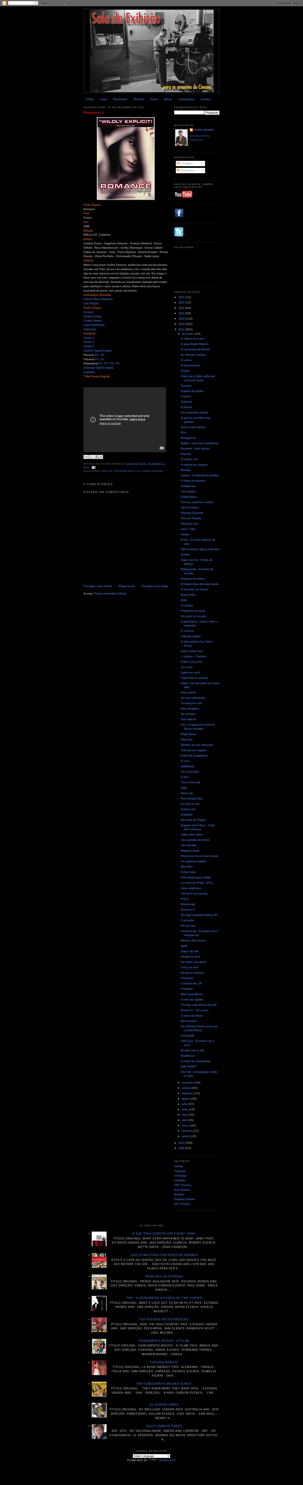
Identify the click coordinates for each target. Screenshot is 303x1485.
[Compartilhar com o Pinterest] (101, 457)
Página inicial (127, 586)
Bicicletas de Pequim (193, 819)
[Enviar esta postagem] (93, 467)
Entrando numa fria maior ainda (199, 584)
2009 (182, 1148)
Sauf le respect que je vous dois (200, 549)
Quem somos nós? (192, 651)
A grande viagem (191, 636)
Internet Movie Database (98, 299)
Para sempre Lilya (191, 798)
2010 (182, 1142)
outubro (186, 1088)
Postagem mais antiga (154, 586)
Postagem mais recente (97, 586)
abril (185, 1120)
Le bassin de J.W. (191, 983)
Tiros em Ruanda (191, 518)
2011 (182, 329)
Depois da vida (189, 951)
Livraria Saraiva (92, 320)
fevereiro (187, 1130)
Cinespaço (180, 1175)
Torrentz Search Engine (97, 350)
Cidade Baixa (189, 496)
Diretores (138, 99)
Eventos (206, 99)
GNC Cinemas (182, 1185)
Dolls (184, 787)
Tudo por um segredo (193, 750)
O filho (185, 777)
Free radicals (188, 719)
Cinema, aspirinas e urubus (197, 502)
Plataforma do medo (193, 610)
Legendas (89, 372)
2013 (182, 318)
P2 (102, 355)
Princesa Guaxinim (192, 512)
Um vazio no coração (193, 616)
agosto (186, 1098)
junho (185, 1109)
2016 (182, 302)
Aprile (184, 945)
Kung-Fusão (188, 594)
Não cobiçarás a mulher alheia (164, 1383)
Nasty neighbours (191, 888)
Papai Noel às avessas (194, 677)
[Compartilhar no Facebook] (97, 457)
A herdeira (187, 988)
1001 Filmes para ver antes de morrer (164, 1255)
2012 (182, 324)
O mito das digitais (192, 999)
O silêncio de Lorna (192, 338)
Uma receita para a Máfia (196, 877)
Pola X (185, 898)
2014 (182, 313)
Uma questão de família (195, 839)
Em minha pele (190, 771)
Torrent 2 (88, 342)
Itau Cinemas (182, 1189)
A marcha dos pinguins (194, 464)
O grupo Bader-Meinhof (194, 344)
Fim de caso (188, 925)
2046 (184, 600)
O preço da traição (192, 1015)
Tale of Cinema (190, 507)
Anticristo (186, 401)
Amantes (186, 385)
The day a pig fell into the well (198, 1004)
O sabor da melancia (193, 480)
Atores (154, 99)
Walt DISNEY (189, 1066)
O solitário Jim (189, 459)
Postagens (186, 163)
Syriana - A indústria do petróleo (200, 475)
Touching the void (191, 703)
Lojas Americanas (94, 324)
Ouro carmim (188, 692)
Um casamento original (194, 412)
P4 (117, 363)
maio (185, 1114)
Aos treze (186, 667)
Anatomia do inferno (193, 578)
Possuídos (187, 978)
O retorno (186, 407)
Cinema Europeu (152, 471)
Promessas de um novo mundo (199, 856)
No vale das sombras (193, 354)
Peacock (186, 453)
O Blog (90, 99)
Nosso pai (187, 793)
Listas (103, 99)
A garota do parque (192, 391)
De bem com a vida (192, 1050)
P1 (96, 355)
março (186, 1125)
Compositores (186, 99)
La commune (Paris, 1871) (196, 882)
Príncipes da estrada (164, 1276)
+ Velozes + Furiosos (193, 656)
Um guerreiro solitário (193, 861)
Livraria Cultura (92, 316)
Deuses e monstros (192, 972)
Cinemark (180, 1171)
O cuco (185, 761)
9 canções (187, 605)
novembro (188, 1082)
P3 (112, 363)
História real (188, 904)
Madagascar (188, 437)
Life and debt (188, 845)
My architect (188, 713)
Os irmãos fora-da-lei (193, 962)
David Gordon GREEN (164, 1426)
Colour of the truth (191, 661)
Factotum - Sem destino (195, 448)
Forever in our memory (194, 893)
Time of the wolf (190, 782)
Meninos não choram (193, 940)
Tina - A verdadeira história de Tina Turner (164, 1297)
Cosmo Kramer (204, 130)
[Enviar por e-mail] (85, 457)
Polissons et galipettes (194, 755)
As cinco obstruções (193, 697)
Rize (183, 432)
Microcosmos (189, 1021)
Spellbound (187, 766)
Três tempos (188, 491)
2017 (182, 297)
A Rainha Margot (164, 1362)
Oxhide (185, 554)
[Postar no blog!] (89, 457)
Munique (186, 470)
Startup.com (188, 809)
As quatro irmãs (164, 1404)
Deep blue (187, 739)
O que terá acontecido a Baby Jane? (164, 1233)
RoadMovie (187, 1055)
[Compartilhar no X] (93, 457)
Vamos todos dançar (193, 427)
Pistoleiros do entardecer (164, 1319)
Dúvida (185, 370)
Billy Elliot (187, 866)
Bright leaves (188, 734)
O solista (186, 360)
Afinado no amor (190, 956)
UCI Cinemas (182, 1203)
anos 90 (107, 471)
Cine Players (91, 303)
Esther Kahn (188, 872)
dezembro (188, 333)
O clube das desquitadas (195, 1061)
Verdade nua (188, 486)
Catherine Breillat (127, 471)
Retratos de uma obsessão (197, 744)
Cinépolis (179, 1180)
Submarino (89, 329)
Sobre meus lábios (192, 834)
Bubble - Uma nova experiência (199, 443)
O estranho (187, 920)
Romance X (93, 113)
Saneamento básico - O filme (164, 1340)
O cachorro (187, 630)
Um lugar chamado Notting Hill (199, 915)
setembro (188, 1093)
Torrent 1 (88, 337)
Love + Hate (188, 529)
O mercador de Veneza (194, 589)
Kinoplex (179, 1194)
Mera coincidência (191, 994)
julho (185, 1104)
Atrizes (168, 99)
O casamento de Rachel (195, 349)
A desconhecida (190, 365)
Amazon (88, 312)
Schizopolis (188, 1035)
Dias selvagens (190, 708)
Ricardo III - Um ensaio (194, 1010)
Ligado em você (190, 672)
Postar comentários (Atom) (110, 593)
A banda (185, 396)
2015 (182, 307)
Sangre (185, 534)
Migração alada (190, 850)
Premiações (120, 99)
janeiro (186, 1136)
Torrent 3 (88, 346)
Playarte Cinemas (184, 1199)
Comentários (187, 170)
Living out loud (189, 967)
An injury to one (190, 803)
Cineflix (178, 1166)
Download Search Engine (98, 367)
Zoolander (187, 814)
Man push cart (189, 523)
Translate (167, 1460)
